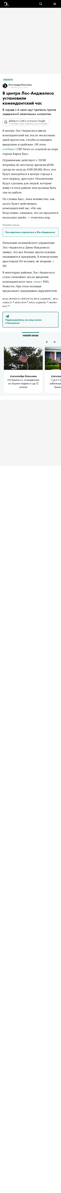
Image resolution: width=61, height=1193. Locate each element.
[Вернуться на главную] (6, 3)
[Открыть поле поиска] (40, 3)
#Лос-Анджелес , (39, 302)
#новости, (16, 298)
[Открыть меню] (54, 3)
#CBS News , (22, 302)
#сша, (6, 298)
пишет (37, 281)
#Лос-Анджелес (42, 298)
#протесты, (28, 298)
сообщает (9, 149)
